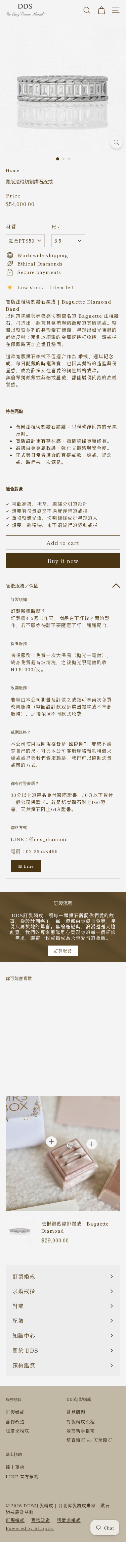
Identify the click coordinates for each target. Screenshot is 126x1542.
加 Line (26, 866)
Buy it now (63, 561)
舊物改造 (15, 1421)
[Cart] (101, 10)
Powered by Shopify (30, 1528)
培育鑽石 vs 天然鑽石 (90, 1440)
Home (12, 170)
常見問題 (76, 1412)
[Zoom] (116, 142)
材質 (11, 226)
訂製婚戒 (15, 1412)
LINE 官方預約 (22, 1476)
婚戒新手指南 (81, 1430)
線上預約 (15, 1467)
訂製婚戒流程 (81, 1421)
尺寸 (56, 226)
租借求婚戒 (17, 1430)
